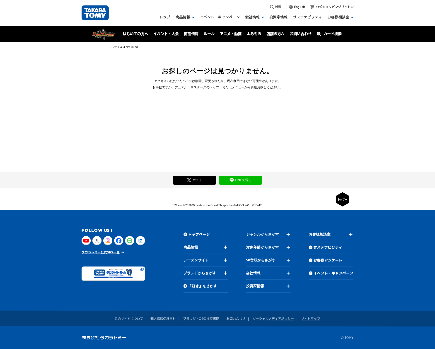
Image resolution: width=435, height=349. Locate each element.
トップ (113, 47)
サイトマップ (310, 318)
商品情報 (191, 247)
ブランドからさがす (200, 273)
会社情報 (253, 273)
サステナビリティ (327, 247)
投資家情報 (255, 286)
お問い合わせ (301, 34)
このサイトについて (129, 318)
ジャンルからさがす (262, 234)
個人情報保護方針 (163, 318)
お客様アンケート (327, 260)
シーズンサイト (196, 260)
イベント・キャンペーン (333, 273)
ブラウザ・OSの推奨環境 (201, 318)
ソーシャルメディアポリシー (273, 318)
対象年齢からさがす (262, 247)
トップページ (199, 234)
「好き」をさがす (202, 285)
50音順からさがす (261, 260)
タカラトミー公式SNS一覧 (101, 252)
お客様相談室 (320, 234)
